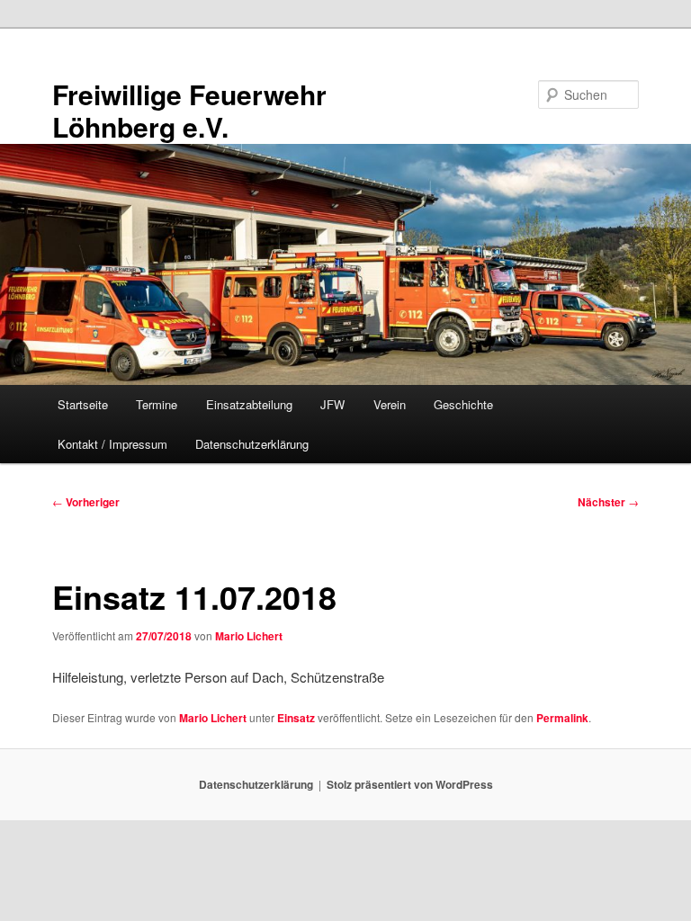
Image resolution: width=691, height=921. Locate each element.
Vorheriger (86, 502)
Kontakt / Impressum (112, 443)
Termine (156, 404)
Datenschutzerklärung (252, 443)
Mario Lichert (249, 636)
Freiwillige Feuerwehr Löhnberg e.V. (189, 110)
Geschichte (463, 404)
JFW (332, 404)
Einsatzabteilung (249, 404)
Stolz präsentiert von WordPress (410, 784)
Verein (389, 404)
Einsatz (296, 718)
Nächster (608, 502)
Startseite (83, 404)
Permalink (562, 718)
